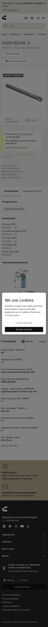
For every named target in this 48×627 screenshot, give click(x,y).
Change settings (24, 322)
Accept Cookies (24, 329)
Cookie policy (13, 315)
